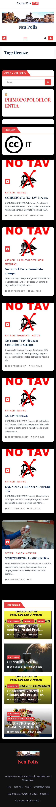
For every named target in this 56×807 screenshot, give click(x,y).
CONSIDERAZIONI (22, 662)
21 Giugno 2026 (18, 634)
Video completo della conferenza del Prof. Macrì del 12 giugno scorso (24, 631)
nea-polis (37, 215)
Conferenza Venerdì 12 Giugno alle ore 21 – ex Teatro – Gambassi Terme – (28, 696)
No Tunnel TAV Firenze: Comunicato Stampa (21, 342)
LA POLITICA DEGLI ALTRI (30, 260)
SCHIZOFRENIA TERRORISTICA (27, 558)
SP (31, 580)
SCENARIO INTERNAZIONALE (28, 801)
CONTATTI (18, 787)
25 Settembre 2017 (18, 437)
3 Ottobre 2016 (16, 509)
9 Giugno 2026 (18, 699)
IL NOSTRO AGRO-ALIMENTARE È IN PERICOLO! (22, 727)
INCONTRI (28, 621)
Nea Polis (28, 27)
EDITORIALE (13, 621)
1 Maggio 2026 (18, 732)
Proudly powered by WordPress (19, 776)
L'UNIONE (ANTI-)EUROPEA (20, 719)
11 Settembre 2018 (18, 215)
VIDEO (41, 621)
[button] (45, 38)
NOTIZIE (21, 192)
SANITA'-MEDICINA (26, 553)
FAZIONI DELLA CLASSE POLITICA (22, 794)
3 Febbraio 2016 (16, 580)
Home (8, 787)
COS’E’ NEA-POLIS (42, 787)
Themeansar (27, 780)
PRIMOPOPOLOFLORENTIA (28, 102)
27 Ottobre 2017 (17, 366)
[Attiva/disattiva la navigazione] (25, 38)
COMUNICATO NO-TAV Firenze (26, 197)
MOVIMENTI (11, 264)
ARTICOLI (10, 192)
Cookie (28, 787)
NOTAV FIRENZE (16, 415)
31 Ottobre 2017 (17, 291)
